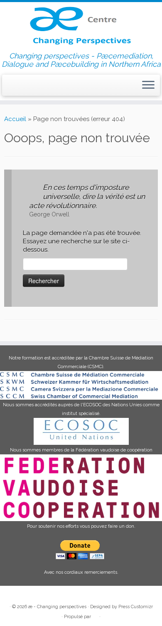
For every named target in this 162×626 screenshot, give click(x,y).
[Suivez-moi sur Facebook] (24, 86)
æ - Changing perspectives (57, 606)
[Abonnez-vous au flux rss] (9, 86)
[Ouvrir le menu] (148, 85)
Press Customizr (135, 606)
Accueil (15, 119)
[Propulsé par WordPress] (95, 615)
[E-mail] (16, 86)
